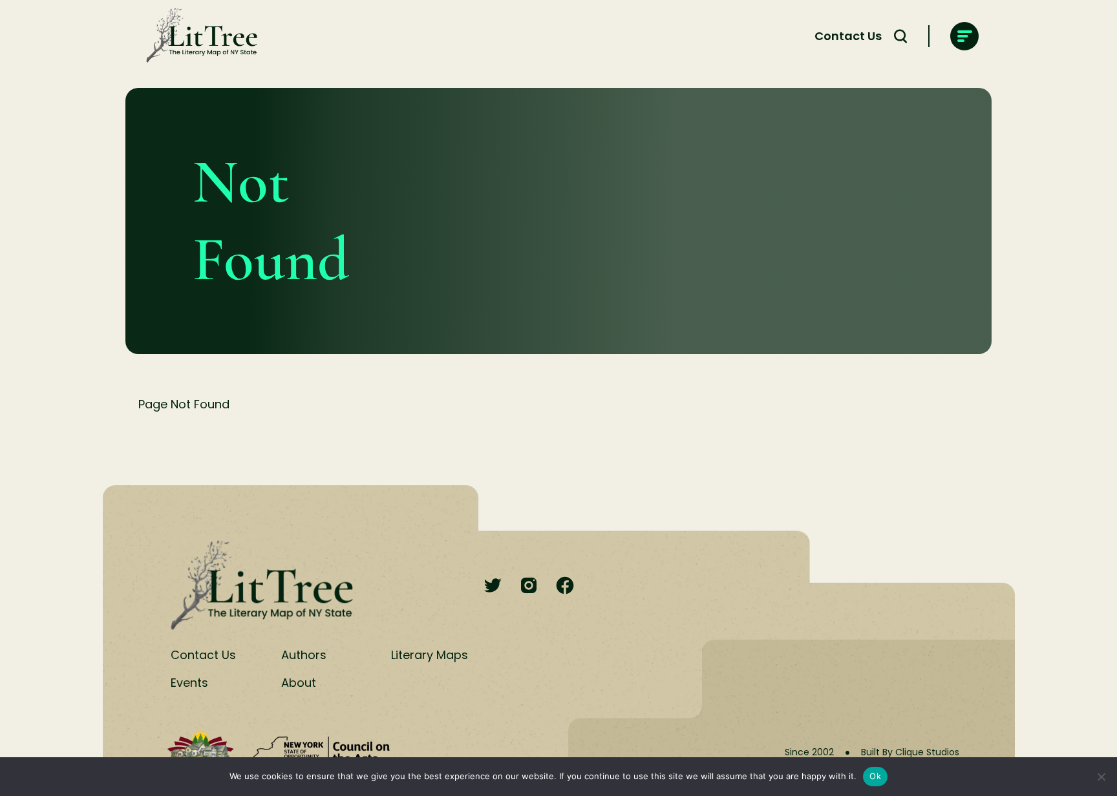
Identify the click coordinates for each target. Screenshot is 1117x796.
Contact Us (848, 36)
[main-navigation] (964, 36)
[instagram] (528, 586)
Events (189, 683)
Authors (303, 655)
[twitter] (492, 586)
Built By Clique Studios (910, 752)
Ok (875, 776)
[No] (1100, 776)
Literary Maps (429, 655)
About (298, 683)
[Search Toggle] (900, 36)
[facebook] (565, 586)
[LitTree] (197, 36)
